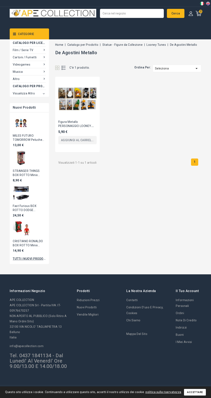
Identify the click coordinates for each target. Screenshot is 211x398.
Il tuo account (187, 291)
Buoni (180, 334)
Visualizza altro (24, 93)
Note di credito (186, 320)
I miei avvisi (184, 342)
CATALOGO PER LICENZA (29, 43)
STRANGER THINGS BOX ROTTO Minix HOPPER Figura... (26, 175)
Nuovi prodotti (87, 307)
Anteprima (92, 83)
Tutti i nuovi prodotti (29, 258)
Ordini (180, 313)
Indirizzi (181, 327)
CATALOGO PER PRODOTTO (29, 86)
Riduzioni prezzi (88, 300)
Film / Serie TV (23, 50)
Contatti (132, 300)
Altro (16, 79)
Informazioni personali (185, 303)
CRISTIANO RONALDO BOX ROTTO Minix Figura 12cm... (28, 245)
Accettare (195, 392)
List (63, 67)
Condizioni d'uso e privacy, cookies (144, 310)
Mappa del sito (136, 334)
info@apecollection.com (26, 346)
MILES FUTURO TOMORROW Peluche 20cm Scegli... (27, 140)
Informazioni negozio (27, 291)
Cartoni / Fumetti (25, 57)
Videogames (21, 64)
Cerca (175, 13)
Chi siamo (133, 320)
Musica (18, 71)
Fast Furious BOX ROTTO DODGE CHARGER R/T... (24, 210)
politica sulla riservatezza (163, 392)
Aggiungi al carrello (78, 140)
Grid (57, 67)
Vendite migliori (87, 314)
